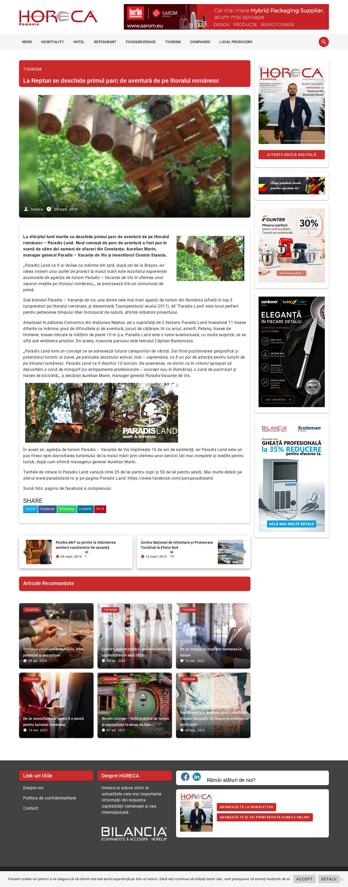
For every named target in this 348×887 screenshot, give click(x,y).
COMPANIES (200, 42)
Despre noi (33, 787)
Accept (304, 879)
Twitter (30, 509)
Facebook (47, 509)
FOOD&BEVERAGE (141, 42)
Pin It (100, 509)
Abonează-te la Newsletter (246, 807)
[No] (341, 879)
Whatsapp (67, 509)
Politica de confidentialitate (49, 798)
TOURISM (173, 42)
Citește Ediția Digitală (291, 155)
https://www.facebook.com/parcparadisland (170, 478)
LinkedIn (85, 509)
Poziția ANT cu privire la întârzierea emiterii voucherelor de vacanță (86, 545)
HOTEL (79, 42)
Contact (30, 808)
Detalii (329, 879)
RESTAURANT (105, 42)
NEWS (27, 42)
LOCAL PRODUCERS (235, 42)
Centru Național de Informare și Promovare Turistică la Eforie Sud (177, 545)
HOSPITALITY (52, 42)
